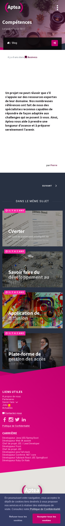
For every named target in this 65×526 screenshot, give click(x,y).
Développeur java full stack (16, 452)
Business (32, 57)
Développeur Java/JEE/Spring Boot (20, 438)
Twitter (50, 33)
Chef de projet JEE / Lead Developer (20, 443)
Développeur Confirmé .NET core (19, 455)
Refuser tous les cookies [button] (18, 518)
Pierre (53, 165)
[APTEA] (14, 7)
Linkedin (50, 43)
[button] (32, 491)
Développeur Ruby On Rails (16, 460)
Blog (14, 42)
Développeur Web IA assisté (16, 440)
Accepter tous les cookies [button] (46, 518)
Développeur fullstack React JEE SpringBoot (25, 457)
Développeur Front (11, 446)
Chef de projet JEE (11, 449)
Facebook (50, 23)
